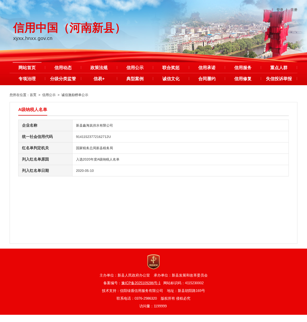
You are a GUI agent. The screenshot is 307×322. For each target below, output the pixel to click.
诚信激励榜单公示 (74, 95)
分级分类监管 (63, 78)
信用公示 (135, 67)
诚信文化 (171, 78)
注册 (294, 10)
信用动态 (63, 67)
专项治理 (27, 78)
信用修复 (243, 78)
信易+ (99, 78)
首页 (33, 95)
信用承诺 (207, 67)
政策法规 (99, 67)
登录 (280, 10)
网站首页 (27, 67)
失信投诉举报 (279, 78)
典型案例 (135, 78)
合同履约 (207, 78)
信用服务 (243, 67)
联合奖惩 (171, 67)
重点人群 (279, 67)
